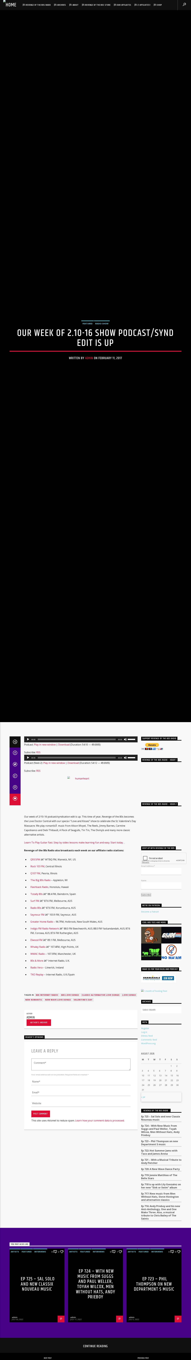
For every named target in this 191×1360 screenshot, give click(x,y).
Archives (61, 5)
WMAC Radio (37, 988)
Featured (88, 339)
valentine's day (83, 1034)
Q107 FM (35, 907)
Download (64, 779)
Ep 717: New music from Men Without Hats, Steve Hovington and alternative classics (160, 1231)
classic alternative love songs (100, 1029)
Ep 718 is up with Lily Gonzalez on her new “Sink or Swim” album (161, 1221)
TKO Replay (36, 1009)
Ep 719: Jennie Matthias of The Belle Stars (159, 1211)
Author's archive (38, 1057)
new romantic (33, 1034)
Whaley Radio (38, 981)
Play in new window (45, 779)
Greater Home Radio (41, 956)
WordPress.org (148, 1077)
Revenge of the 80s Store (97, 5)
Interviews (40, 1286)
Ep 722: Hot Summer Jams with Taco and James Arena (159, 1187)
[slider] (132, 773)
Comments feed (149, 1074)
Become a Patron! (150, 946)
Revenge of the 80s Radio (38, 5)
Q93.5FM (35, 894)
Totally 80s (36, 928)
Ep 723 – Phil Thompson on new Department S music (159, 1177)
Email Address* (148, 900)
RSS (38, 787)
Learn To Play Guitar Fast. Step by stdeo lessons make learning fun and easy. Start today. (74, 877)
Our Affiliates (124, 5)
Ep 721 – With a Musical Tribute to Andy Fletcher (161, 1196)
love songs (129, 1029)
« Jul (143, 1131)
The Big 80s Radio (40, 914)
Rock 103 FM (37, 901)
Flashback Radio (39, 921)
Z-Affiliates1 (144, 5)
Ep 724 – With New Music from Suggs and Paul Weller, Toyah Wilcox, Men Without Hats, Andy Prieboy (160, 1165)
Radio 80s (35, 942)
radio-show (101, 339)
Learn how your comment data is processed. (99, 1155)
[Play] (28, 773)
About (76, 5)
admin (89, 374)
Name (143, 915)
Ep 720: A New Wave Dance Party (160, 1203)
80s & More (36, 995)
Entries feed (147, 1070)
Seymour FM (37, 949)
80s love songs (70, 1029)
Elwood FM (36, 974)
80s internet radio (47, 1029)
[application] (81, 774)
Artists (15, 1286)
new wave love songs (58, 1034)
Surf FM (34, 935)
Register (145, 1063)
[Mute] (125, 773)
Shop (159, 5)
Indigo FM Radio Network (44, 963)
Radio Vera (36, 1002)
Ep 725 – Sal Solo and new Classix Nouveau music (160, 1153)
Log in (144, 1066)
